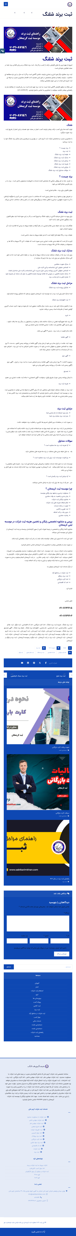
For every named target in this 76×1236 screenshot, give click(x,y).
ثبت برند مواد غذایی (37, 1142)
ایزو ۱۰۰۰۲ (37, 1177)
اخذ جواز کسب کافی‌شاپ (37, 1168)
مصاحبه (37, 1036)
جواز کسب (37, 1017)
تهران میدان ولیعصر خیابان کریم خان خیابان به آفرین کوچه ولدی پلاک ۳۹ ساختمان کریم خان (37, 1191)
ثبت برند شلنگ (40, 652)
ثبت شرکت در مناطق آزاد (37, 1013)
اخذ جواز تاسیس (37, 1133)
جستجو (9, 967)
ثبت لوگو (21, 652)
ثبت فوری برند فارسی (65, 206)
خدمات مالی (37, 1021)
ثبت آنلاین (37, 1006)
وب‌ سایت (24, 935)
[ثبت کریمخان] (69, 4)
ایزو (37, 994)
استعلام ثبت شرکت (37, 991)
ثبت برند (38, 648)
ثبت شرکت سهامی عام (36, 1123)
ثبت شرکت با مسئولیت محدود (36, 1117)
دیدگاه (66, 913)
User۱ (64, 648)
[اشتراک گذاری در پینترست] (34, 663)
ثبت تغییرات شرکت (37, 1130)
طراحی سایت (15, 1222)
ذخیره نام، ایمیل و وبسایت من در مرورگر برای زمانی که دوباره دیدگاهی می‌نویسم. (40, 948)
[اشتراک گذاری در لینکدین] (28, 663)
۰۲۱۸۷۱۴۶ (36, 1197)
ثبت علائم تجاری (30, 652)
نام (67, 935)
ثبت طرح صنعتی (36, 1126)
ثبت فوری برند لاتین (65, 402)
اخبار (37, 987)
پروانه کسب (37, 1002)
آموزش (37, 983)
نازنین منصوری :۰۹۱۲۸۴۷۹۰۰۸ (37, 1200)
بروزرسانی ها (37, 998)
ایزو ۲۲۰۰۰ (37, 1174)
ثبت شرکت (36, 1149)
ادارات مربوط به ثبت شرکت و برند (37, 1165)
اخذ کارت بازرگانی (62, 652)
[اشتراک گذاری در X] (40, 663)
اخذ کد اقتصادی (51, 652)
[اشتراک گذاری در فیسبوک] (46, 663)
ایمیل (46, 935)
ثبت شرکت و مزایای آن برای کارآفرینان (37, 1171)
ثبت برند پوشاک (37, 1136)
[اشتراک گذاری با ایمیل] (22, 663)
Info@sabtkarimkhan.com (36, 1194)
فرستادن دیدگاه (61, 954)
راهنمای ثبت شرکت (37, 1032)
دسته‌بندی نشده (63, 750)
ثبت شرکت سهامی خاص (36, 1120)
